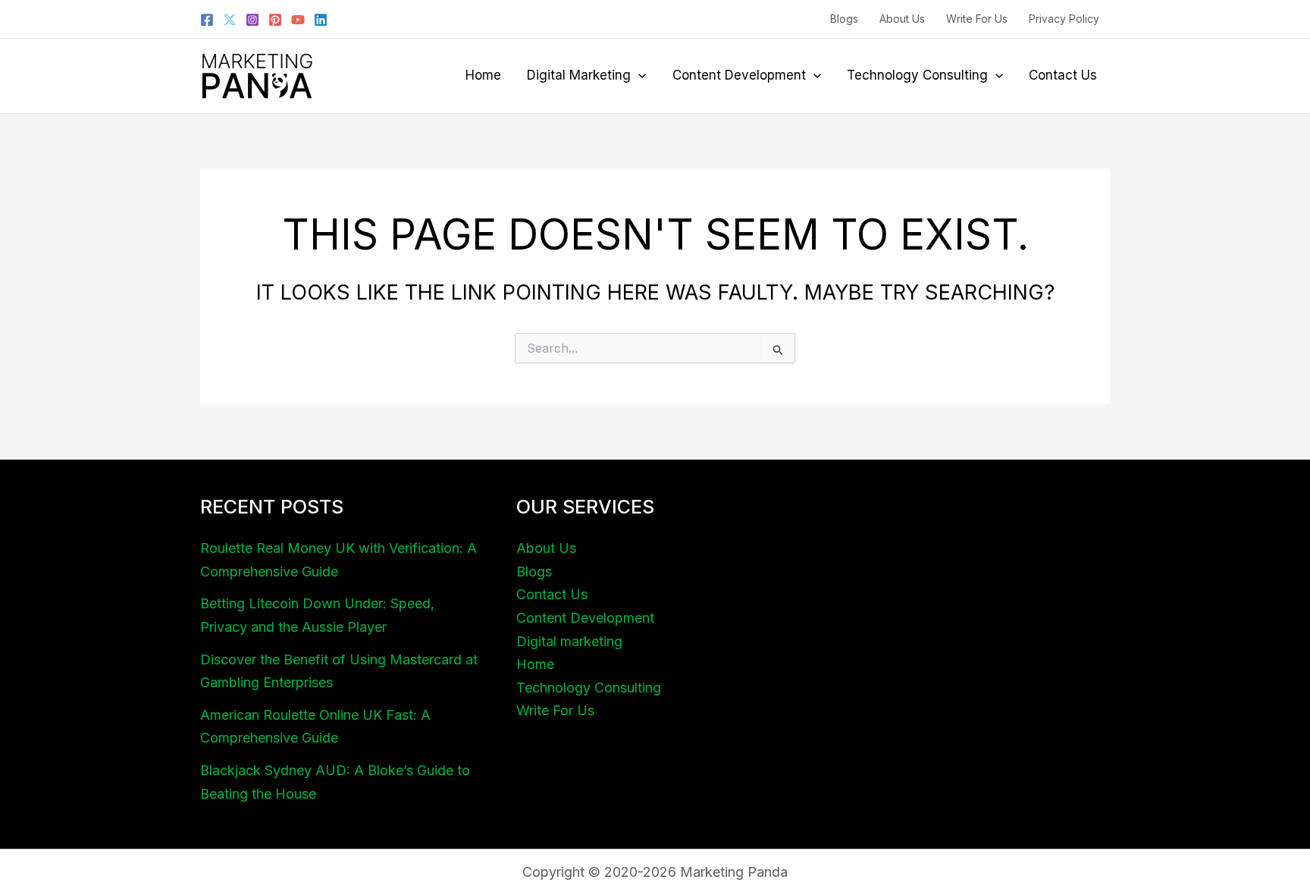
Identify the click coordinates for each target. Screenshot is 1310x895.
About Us (902, 18)
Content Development (739, 75)
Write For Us (977, 18)
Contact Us (1063, 75)
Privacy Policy (1064, 18)
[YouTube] (298, 20)
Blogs (844, 18)
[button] (638, 75)
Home (483, 75)
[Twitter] (230, 20)
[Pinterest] (275, 20)
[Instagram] (252, 20)
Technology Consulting (917, 75)
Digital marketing (579, 75)
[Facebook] (207, 20)
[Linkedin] (321, 20)
